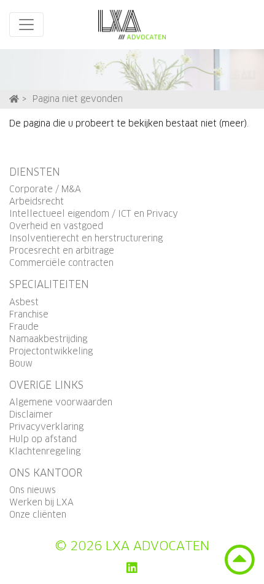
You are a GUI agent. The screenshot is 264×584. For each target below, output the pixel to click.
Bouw (21, 364)
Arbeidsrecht (36, 202)
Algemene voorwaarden (60, 403)
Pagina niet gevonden (78, 99)
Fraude (24, 327)
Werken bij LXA (41, 503)
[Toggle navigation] (26, 24)
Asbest (24, 302)
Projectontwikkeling (51, 352)
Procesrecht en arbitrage (61, 251)
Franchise (29, 315)
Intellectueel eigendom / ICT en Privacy (93, 214)
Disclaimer (31, 415)
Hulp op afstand (43, 439)
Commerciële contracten (61, 263)
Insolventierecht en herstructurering (86, 239)
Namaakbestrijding (48, 339)
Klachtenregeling (44, 452)
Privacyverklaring (46, 427)
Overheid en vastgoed (56, 226)
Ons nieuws (32, 490)
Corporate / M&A (45, 189)
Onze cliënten (37, 515)
